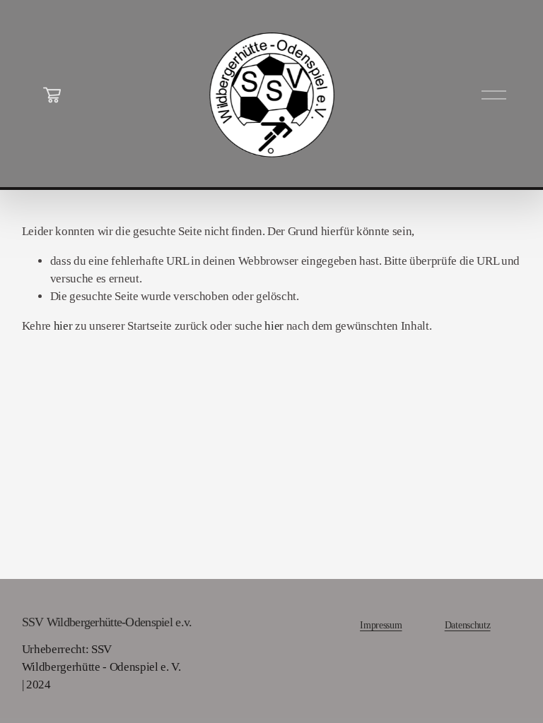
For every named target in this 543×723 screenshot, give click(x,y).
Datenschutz (468, 625)
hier (63, 326)
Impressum (381, 625)
